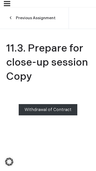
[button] (9, 162)
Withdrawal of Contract (48, 109)
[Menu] (7, 3)
